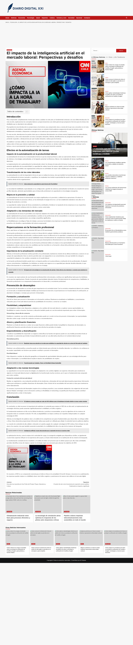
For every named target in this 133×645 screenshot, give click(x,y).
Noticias (13, 18)
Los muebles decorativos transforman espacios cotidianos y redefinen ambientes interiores (115, 176)
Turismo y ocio (61, 18)
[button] (127, 17)
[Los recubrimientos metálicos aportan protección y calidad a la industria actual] (98, 163)
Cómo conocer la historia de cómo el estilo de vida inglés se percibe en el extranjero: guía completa (115, 81)
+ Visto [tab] (109, 57)
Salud (38, 18)
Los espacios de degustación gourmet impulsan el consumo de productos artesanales (115, 206)
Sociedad (71, 18)
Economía (21, 18)
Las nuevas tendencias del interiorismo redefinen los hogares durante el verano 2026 (115, 189)
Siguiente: (71, 484)
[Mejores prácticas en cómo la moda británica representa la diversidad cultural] (98, 107)
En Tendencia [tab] (119, 57)
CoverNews (74, 560)
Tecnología (30, 18)
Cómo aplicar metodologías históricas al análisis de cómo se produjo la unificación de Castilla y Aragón (115, 94)
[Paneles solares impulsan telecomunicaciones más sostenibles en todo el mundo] (76, 504)
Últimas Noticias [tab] (99, 57)
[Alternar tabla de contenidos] (26, 111)
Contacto (87, 18)
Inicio (7, 18)
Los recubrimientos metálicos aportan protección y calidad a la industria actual (115, 164)
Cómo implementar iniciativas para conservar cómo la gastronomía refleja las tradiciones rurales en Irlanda (115, 218)
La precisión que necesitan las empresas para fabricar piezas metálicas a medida (106, 151)
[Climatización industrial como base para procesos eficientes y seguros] (19, 504)
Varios (106, 63)
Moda (82, 543)
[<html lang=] (98, 255)
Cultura (52, 18)
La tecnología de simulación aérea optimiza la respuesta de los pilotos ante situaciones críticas (47, 518)
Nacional (79, 18)
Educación (108, 543)
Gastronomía (108, 202)
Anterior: (26, 484)
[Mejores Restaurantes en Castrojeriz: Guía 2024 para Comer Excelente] (98, 243)
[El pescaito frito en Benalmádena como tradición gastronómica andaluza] (98, 230)
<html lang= (108, 256)
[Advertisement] (66, 35)
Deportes (45, 18)
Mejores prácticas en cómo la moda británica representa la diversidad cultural (114, 108)
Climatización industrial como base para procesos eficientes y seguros (18, 518)
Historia (106, 91)
